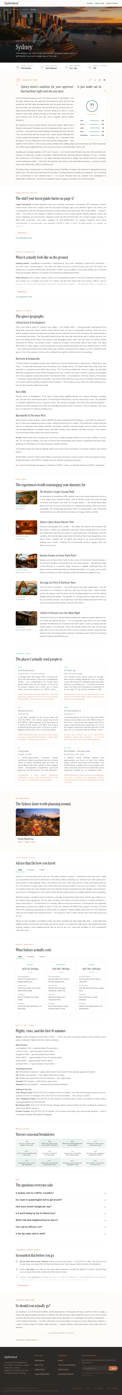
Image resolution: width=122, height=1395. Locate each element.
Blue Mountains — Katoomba (74, 751)
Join (113, 1368)
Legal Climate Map (42, 1374)
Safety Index (40, 1369)
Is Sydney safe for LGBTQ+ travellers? (35, 1193)
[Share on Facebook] (104, 80)
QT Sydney (68, 670)
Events (90, 3)
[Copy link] (90, 80)
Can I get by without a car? (29, 1227)
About (60, 1360)
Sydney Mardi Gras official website (34, 449)
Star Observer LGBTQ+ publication (90, 465)
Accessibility (98, 1388)
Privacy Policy (87, 1375)
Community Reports (65, 1374)
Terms (107, 1373)
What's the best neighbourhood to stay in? (37, 1220)
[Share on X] (95, 80)
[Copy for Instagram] (100, 80)
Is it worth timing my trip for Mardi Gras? (35, 1213)
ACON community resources (69, 460)
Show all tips (23, 1285)
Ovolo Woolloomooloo (26, 670)
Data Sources (63, 1369)
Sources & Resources (26, 1340)
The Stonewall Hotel (71, 710)
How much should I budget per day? (33, 1206)
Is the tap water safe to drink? (31, 1233)
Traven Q (71, 1333)
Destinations (15, 9)
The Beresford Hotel (25, 710)
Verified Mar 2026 (25, 238)
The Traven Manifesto (67, 1365)
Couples (30, 870)
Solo (20, 870)
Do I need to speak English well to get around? (39, 1200)
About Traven (112, 3)
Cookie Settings (112, 1388)
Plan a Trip (99, 3)
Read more (22, 233)
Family (42, 870)
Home (6, 9)
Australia (25, 9)
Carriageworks (23, 751)
